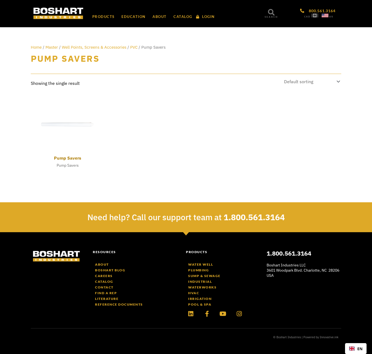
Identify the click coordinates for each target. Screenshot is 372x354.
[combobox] (356, 348)
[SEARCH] (271, 12)
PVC (134, 47)
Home (36, 47)
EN (359, 348)
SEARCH (271, 16)
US (331, 16)
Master (51, 47)
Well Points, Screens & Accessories (94, 47)
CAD (307, 16)
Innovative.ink (329, 337)
